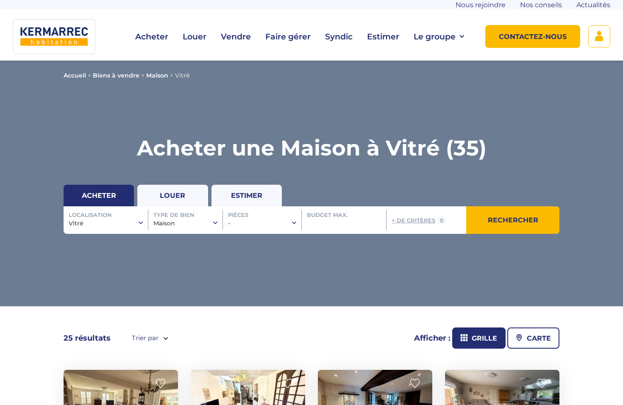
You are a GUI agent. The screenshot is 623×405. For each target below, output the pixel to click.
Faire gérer (288, 37)
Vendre (236, 37)
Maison (157, 75)
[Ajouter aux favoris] (163, 383)
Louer (194, 37)
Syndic (339, 37)
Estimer (383, 37)
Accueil (75, 75)
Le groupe (435, 37)
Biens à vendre (116, 75)
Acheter (151, 37)
